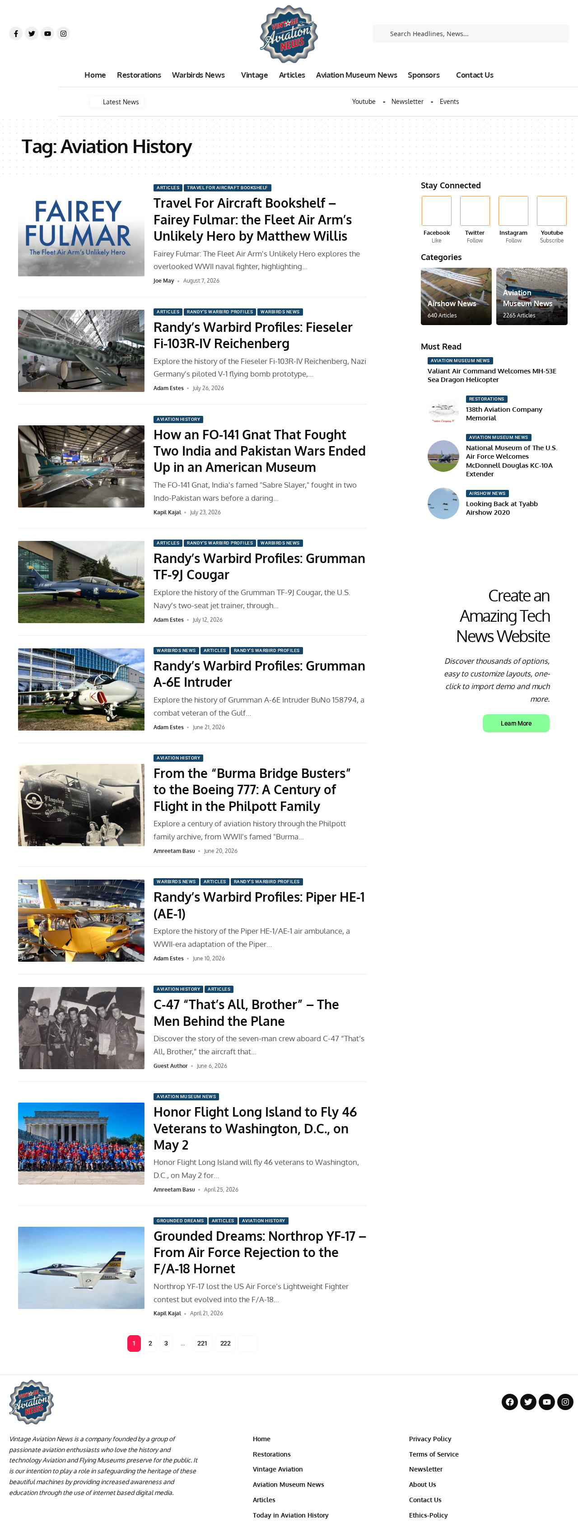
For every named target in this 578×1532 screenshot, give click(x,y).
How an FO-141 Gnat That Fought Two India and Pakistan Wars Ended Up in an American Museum (260, 450)
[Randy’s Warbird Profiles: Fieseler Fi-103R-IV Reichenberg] (81, 351)
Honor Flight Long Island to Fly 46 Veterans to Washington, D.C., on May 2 (255, 1128)
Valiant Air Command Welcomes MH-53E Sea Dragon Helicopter (492, 375)
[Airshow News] (456, 296)
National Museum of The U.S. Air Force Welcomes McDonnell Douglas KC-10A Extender (511, 461)
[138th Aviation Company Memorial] (443, 409)
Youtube (364, 101)
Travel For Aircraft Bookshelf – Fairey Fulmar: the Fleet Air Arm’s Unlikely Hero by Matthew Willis (253, 219)
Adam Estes (169, 388)
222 (225, 1343)
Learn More (516, 723)
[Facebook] (436, 220)
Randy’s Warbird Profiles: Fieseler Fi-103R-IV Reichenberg (253, 335)
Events (449, 101)
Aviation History (178, 419)
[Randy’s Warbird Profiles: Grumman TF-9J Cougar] (81, 582)
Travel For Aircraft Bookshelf (227, 187)
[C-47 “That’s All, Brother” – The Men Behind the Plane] (81, 1028)
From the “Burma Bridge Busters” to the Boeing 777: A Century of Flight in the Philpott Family (252, 789)
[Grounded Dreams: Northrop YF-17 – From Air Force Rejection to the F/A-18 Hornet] (81, 1268)
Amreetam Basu (174, 850)
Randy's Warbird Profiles (220, 311)
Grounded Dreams (180, 1220)
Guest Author (171, 1065)
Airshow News (452, 303)
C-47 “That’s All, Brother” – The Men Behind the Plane (246, 1012)
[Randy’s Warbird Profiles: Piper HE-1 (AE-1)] (81, 921)
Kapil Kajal (167, 512)
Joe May (164, 280)
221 (202, 1343)
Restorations (486, 398)
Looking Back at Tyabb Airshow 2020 (502, 508)
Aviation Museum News (186, 1096)
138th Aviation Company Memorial (504, 414)
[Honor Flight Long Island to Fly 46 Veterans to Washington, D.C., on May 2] (81, 1144)
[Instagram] (63, 33)
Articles (168, 187)
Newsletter (408, 101)
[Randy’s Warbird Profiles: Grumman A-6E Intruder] (81, 689)
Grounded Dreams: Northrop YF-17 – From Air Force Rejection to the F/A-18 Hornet (260, 1252)
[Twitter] (31, 33)
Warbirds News (280, 311)
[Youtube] (47, 33)
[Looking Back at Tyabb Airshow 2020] (443, 503)
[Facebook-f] (16, 33)
